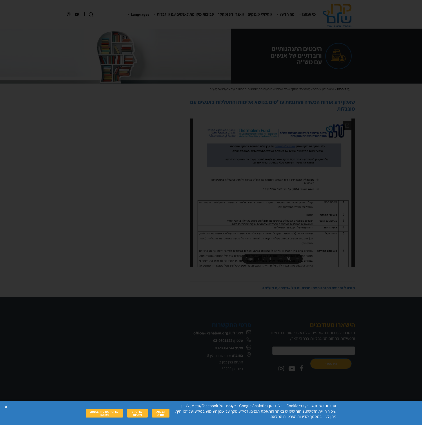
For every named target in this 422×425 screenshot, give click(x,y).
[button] (6, 407)
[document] (211, 212)
